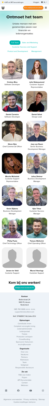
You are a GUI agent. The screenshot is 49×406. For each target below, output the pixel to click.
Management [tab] (36, 51)
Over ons (24, 352)
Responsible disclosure (24, 367)
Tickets (24, 334)
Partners (24, 357)
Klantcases (24, 359)
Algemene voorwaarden (13, 399)
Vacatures (24, 354)
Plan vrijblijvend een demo (33, 7)
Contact (25, 382)
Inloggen (36, 2)
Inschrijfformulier (24, 344)
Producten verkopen (25, 336)
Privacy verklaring (30, 399)
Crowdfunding (24, 339)
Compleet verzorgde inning (24, 326)
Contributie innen (24, 323)
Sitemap (42, 399)
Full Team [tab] (15, 42)
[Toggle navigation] (45, 7)
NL (44, 2)
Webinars (24, 385)
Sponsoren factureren (24, 342)
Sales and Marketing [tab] (30, 42)
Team (24, 362)
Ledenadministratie (24, 329)
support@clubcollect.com (24, 312)
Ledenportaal (24, 331)
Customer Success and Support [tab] (24, 47)
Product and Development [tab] (18, 51)
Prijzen (24, 377)
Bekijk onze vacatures (23, 287)
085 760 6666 (24, 309)
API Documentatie (24, 380)
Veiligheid (24, 365)
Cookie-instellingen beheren (25, 402)
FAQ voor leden (24, 375)
